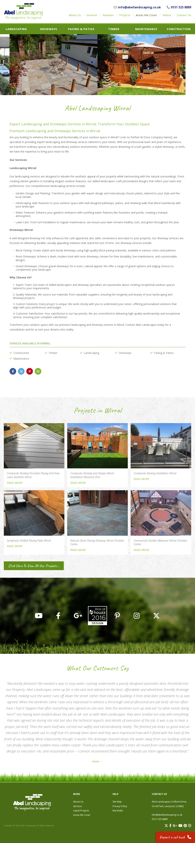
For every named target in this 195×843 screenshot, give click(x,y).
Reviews (108, 15)
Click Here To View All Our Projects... (33, 565)
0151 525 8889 (181, 7)
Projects (124, 15)
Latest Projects (81, 810)
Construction (179, 29)
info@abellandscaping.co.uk (139, 7)
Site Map (117, 801)
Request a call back (172, 837)
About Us (75, 15)
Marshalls (118, 810)
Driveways (48, 29)
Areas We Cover (146, 15)
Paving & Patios (81, 29)
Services (91, 15)
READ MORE (14, 483)
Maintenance (146, 29)
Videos (166, 15)
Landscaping (16, 29)
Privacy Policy (120, 806)
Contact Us (184, 15)
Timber (113, 29)
